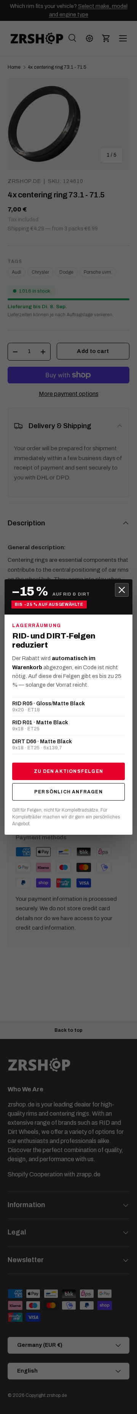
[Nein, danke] (122, 590)
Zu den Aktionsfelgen (68, 771)
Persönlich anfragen (68, 791)
